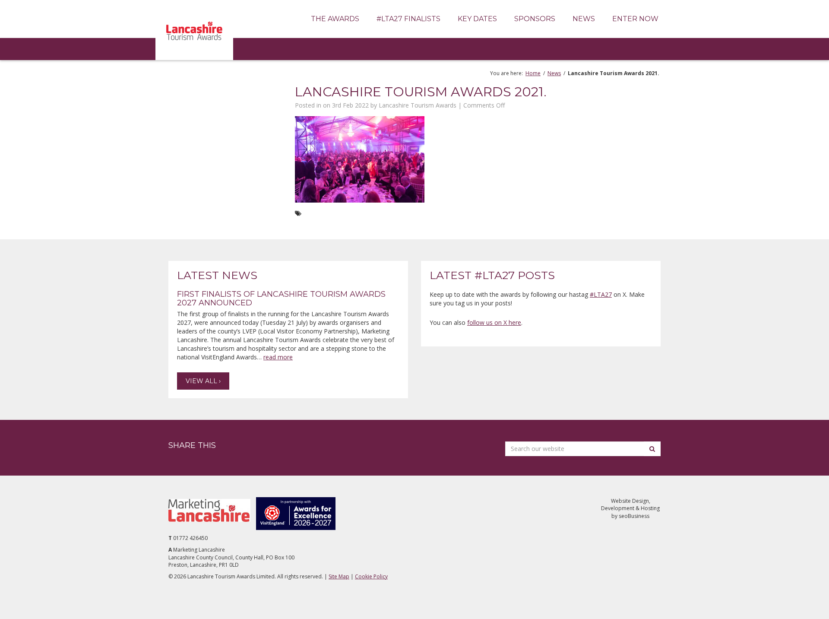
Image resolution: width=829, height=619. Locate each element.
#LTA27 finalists (408, 19)
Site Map (339, 576)
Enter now (635, 19)
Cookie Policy (371, 576)
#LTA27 (601, 294)
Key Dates (477, 19)
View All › (203, 381)
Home (533, 73)
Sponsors (534, 19)
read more (278, 357)
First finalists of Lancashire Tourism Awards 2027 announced (281, 298)
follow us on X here (494, 322)
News (584, 19)
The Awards (335, 19)
